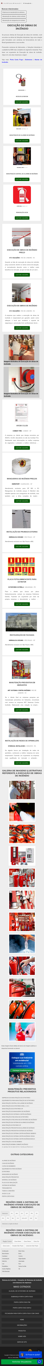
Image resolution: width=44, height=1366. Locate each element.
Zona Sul (36, 1241)
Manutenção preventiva (10, 1177)
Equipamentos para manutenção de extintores (18, 1100)
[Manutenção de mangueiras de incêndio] (22, 1010)
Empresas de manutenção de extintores (13, 12)
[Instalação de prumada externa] (21, 519)
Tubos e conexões (8, 1191)
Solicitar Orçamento (22, 1362)
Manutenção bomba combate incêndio (15, 1144)
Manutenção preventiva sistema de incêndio (17, 1130)
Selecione (5, 1213)
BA (13, 1218)
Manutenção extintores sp (11, 1125)
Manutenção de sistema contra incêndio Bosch (18, 1139)
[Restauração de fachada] (21, 622)
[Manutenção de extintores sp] (22, 878)
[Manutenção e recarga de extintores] (22, 856)
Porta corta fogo (8, 1196)
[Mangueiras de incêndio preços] (21, 466)
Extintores (28, 59)
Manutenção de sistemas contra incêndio (13, 16)
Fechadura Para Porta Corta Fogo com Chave (22, 1313)
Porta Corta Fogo (16, 59)
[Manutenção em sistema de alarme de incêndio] (22, 834)
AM (31, 1218)
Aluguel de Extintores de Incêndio (22, 1291)
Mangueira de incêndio (10, 1174)
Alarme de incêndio (9, 1160)
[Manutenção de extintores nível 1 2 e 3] (22, 988)
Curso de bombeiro (8, 1166)
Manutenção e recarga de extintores (15, 1117)
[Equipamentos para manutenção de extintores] (22, 812)
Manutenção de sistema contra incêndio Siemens (19, 1133)
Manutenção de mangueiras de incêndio (13, 20)
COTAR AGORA (22, 102)
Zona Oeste (27, 1241)
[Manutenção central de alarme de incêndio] (22, 944)
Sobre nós (22, 1336)
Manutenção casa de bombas (12, 1141)
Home (22, 1319)
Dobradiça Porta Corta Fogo (22, 1296)
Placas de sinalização (9, 1182)
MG (17, 1213)
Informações (22, 1325)
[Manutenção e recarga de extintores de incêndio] (22, 966)
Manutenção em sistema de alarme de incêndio (18, 1122)
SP (27, 1213)
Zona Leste (6, 1246)
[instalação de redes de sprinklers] (21, 728)
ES (22, 1213)
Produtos (22, 1331)
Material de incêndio (9, 1180)
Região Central (7, 1241)
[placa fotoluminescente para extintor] (21, 566)
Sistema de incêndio (9, 1185)
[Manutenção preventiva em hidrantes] (21, 669)
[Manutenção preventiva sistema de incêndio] (22, 790)
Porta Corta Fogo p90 (22, 1302)
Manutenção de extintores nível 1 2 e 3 (15, 1106)
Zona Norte (17, 1241)
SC (37, 1213)
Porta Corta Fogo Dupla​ (22, 1308)
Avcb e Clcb (6, 1193)
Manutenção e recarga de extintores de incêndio (19, 1119)
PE (8, 1218)
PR (32, 1213)
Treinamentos (7, 1188)
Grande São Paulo (17, 1246)
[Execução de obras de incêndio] (21, 347)
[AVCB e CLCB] (21, 412)
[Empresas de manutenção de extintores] (22, 922)
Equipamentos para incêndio (12, 1169)
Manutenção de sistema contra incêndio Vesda (18, 1136)
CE (18, 1218)
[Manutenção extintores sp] (22, 900)
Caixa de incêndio (8, 1163)
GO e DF (24, 1218)
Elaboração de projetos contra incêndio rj (17, 1147)
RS (3, 1218)
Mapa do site (22, 1342)
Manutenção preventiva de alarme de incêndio (18, 1128)
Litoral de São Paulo (32, 1246)
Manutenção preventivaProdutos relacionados (22, 1090)
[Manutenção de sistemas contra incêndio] (22, 1031)
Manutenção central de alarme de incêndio (17, 1103)
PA (36, 1218)
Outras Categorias (22, 1154)
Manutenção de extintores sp (12, 1108)
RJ (12, 1213)
